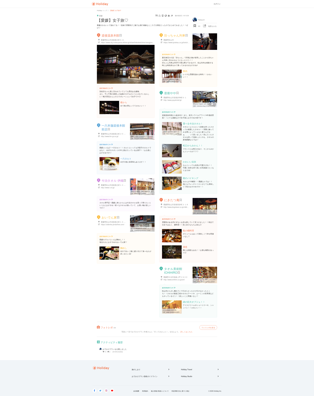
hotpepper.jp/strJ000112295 (142, 230)
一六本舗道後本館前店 (113, 127)
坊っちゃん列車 (174, 35)
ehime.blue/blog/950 (140, 193)
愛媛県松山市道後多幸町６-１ (175, 97)
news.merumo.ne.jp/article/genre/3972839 (116, 169)
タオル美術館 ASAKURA (169, 310)
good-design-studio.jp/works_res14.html (208, 213)
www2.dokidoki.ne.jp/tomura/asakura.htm (178, 312)
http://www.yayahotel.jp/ (173, 100)
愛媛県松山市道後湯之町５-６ (112, 40)
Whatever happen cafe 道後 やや (202, 104)
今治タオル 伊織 (112, 180)
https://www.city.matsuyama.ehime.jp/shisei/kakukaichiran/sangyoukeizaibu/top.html (133, 42)
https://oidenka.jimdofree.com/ (112, 224)
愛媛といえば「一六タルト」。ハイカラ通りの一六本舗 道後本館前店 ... (150, 136)
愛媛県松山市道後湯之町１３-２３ (114, 222)
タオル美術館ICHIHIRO (173, 270)
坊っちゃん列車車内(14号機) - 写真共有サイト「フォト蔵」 (179, 79)
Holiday (100, 4)
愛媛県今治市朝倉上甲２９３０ (176, 277)
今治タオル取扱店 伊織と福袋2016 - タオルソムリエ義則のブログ (149, 191)
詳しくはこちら (186, 331)
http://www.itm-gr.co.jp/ (109, 136)
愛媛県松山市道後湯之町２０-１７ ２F (116, 133)
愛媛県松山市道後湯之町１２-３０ (114, 185)
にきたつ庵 (171, 200)
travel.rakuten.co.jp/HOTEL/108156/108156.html (180, 134)
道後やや (170, 93)
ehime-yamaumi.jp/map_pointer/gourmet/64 (209, 282)
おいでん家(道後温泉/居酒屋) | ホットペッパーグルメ (145, 228)
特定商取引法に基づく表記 (180, 391)
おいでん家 (109, 217)
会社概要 (136, 391)
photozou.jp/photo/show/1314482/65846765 (179, 81)
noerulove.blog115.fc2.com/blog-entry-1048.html (210, 106)
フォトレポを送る (208, 327)
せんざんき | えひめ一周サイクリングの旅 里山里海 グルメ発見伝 (211, 280)
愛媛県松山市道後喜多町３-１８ (176, 204)
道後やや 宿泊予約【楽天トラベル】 (173, 132)
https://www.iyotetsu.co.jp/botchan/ (177, 42)
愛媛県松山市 (169, 40)
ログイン (217, 4)
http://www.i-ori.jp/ (108, 187)
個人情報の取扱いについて (160, 391)
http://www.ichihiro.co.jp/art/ (174, 279)
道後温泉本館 (110, 35)
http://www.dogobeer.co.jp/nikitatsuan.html (180, 207)
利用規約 (145, 391)
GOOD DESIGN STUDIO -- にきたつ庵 (204, 211)
